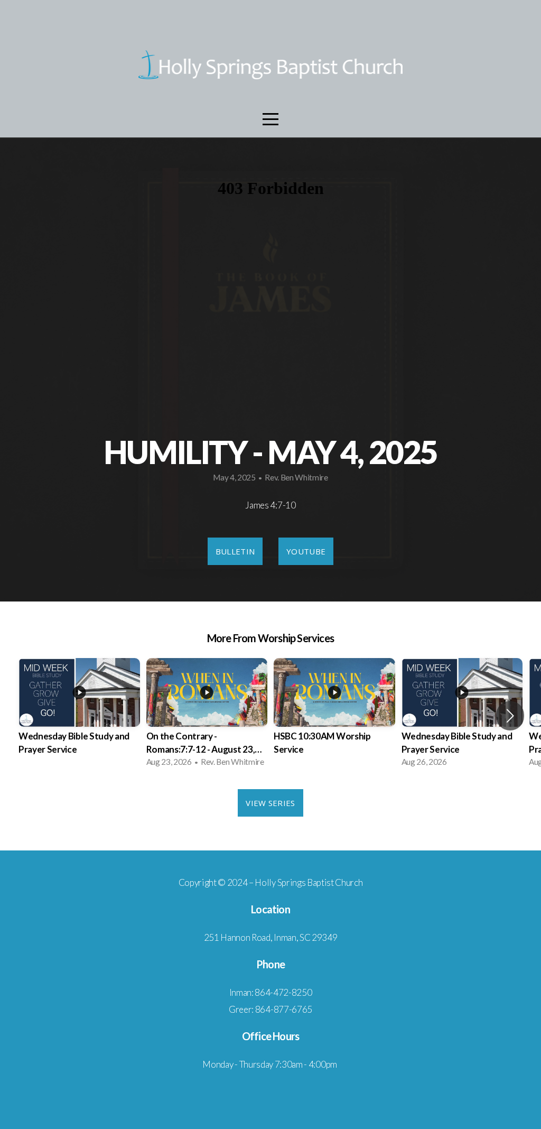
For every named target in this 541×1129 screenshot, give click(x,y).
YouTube (305, 551)
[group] (79, 715)
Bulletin (235, 551)
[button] (510, 715)
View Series (270, 803)
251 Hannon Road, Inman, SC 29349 (271, 937)
